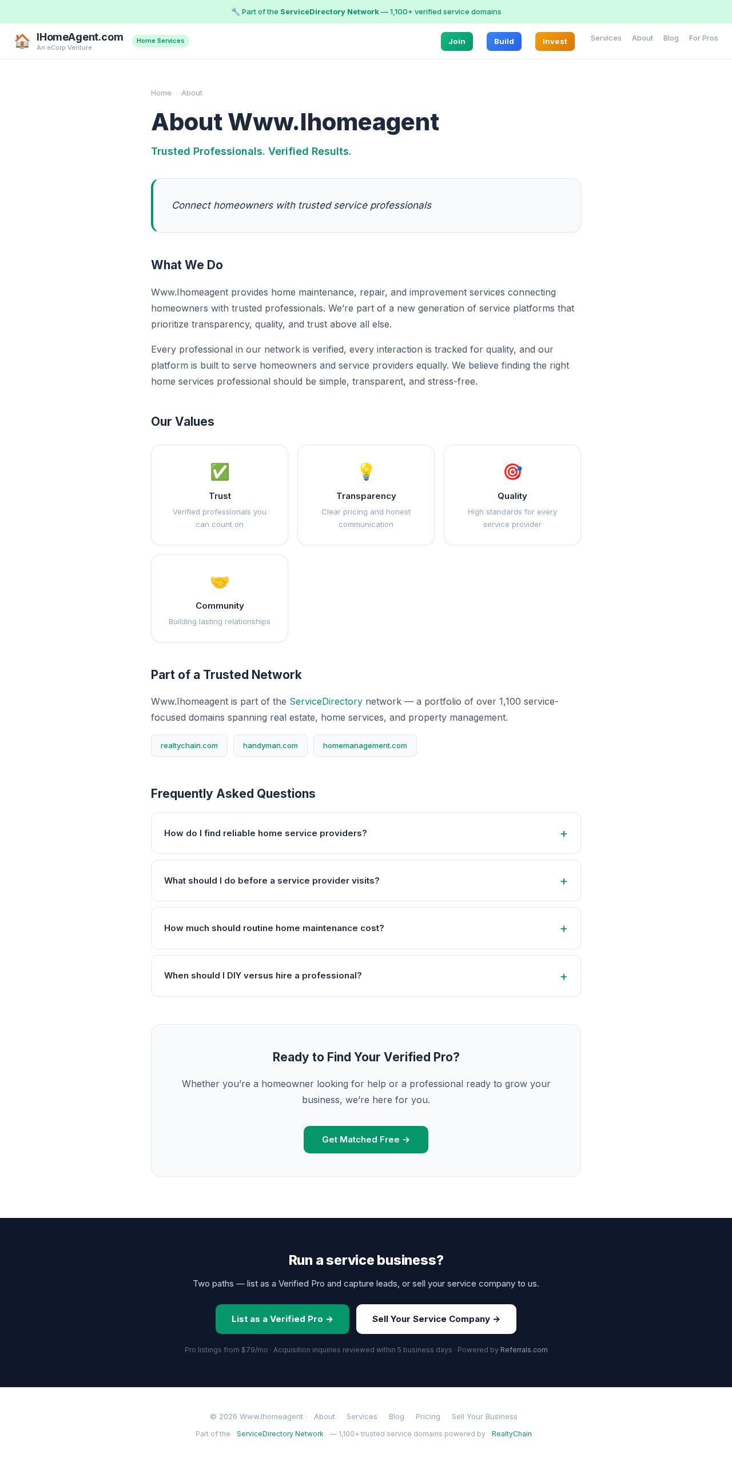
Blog (671, 37)
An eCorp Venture (64, 47)
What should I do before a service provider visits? (272, 880)
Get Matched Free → (366, 1139)
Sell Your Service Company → (436, 1318)
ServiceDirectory (326, 701)
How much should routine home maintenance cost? (274, 927)
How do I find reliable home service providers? (265, 833)
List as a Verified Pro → (282, 1318)
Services (606, 37)
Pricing (428, 1416)
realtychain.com (189, 745)
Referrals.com (524, 1349)
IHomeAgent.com (80, 37)
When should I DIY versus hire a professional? (263, 975)
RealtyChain (512, 1433)
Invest (555, 40)
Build (504, 40)
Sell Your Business (485, 1416)
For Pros (703, 37)
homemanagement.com (365, 745)
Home (161, 92)
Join (457, 40)
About (642, 37)
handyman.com (270, 745)
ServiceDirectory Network (329, 11)
